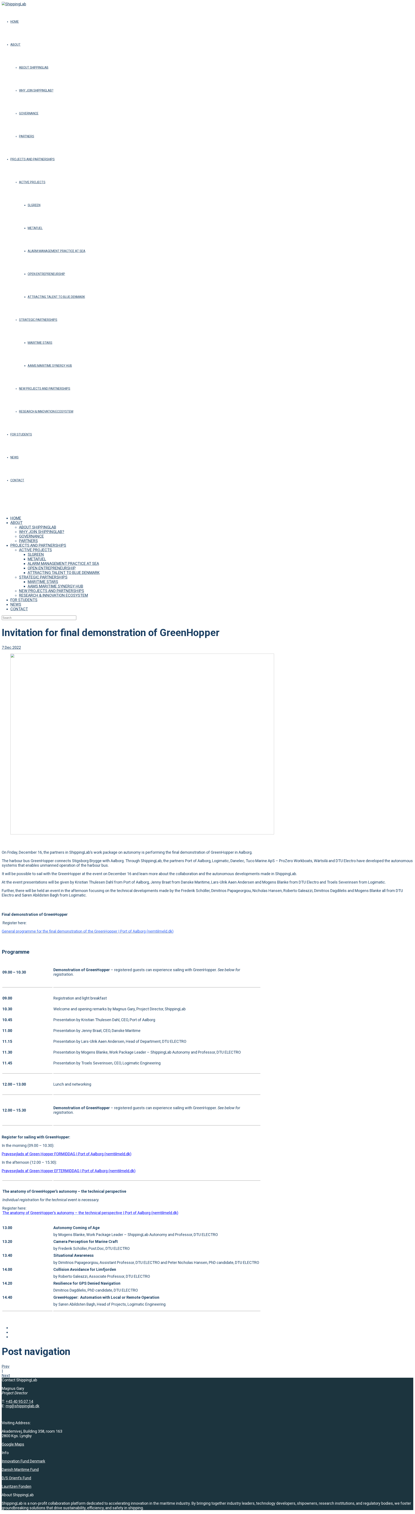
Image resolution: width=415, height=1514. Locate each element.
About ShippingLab (33, 67)
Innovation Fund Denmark (23, 1461)
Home (14, 21)
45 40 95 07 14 (20, 1401)
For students (21, 434)
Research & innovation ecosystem (46, 411)
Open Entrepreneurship (46, 274)
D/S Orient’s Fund (16, 1478)
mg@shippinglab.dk (22, 1406)
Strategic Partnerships (38, 319)
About (15, 44)
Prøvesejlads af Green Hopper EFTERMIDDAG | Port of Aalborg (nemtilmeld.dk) (69, 1170)
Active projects (32, 182)
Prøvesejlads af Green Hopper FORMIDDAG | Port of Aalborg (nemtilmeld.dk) (66, 1154)
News (14, 457)
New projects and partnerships (44, 388)
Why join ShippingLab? (36, 90)
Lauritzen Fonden (16, 1486)
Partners (26, 136)
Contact (17, 480)
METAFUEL (35, 228)
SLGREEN (34, 205)
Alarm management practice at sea (56, 251)
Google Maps (13, 1444)
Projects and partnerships (32, 159)
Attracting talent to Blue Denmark (56, 297)
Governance (28, 113)
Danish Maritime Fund (20, 1469)
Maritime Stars (40, 342)
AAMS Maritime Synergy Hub (50, 365)
